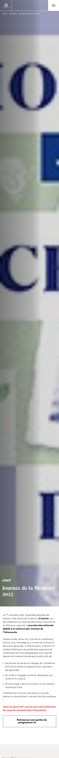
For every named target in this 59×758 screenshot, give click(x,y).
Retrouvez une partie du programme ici (32, 721)
